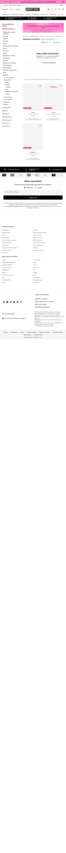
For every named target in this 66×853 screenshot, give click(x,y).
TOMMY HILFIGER (6, 280)
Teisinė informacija (57, 332)
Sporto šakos (50, 36)
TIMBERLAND (5, 270)
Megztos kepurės (37, 240)
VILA (34, 262)
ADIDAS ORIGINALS (7, 265)
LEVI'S (35, 275)
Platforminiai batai (38, 245)
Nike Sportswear (37, 280)
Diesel (3, 260)
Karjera (22, 332)
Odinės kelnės (5, 245)
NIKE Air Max (5, 230)
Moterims (5, 9)
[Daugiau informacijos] (33, 121)
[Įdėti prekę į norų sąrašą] (40, 86)
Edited (4, 272)
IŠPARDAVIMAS (34, 36)
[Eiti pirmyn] (59, 14)
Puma (34, 265)
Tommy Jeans (36, 260)
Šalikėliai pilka (5, 237)
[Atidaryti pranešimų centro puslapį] (56, 9)
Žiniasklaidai (14, 332)
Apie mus (6, 332)
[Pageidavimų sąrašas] (59, 9)
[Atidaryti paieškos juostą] (62, 14)
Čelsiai (4, 235)
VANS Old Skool (6, 232)
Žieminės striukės (6, 242)
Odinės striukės (37, 235)
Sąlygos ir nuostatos (44, 332)
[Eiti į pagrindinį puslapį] (11, 295)
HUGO (3, 282)
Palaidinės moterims (38, 250)
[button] (46, 42)
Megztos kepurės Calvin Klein (9, 247)
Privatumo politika (31, 332)
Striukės (35, 230)
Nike (3, 277)
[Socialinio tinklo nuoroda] (4, 302)
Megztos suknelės (38, 237)
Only (34, 270)
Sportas (42, 36)
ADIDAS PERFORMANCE (8, 262)
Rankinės (35, 247)
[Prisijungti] (52, 9)
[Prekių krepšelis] (63, 9)
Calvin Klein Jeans (6, 267)
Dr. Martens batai (6, 250)
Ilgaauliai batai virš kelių (39, 242)
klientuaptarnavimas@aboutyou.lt (13, 206)
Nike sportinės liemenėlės (40, 232)
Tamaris (35, 267)
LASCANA (35, 282)
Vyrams (11, 9)
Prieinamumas (27, 334)
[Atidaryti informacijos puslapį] (63, 2)
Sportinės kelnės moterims (9, 240)
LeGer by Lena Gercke (8, 275)
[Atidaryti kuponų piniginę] (48, 9)
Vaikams (17, 9)
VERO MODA (36, 277)
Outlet (6, 5)
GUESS (35, 272)
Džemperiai (5, 252)
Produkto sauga (38, 334)
